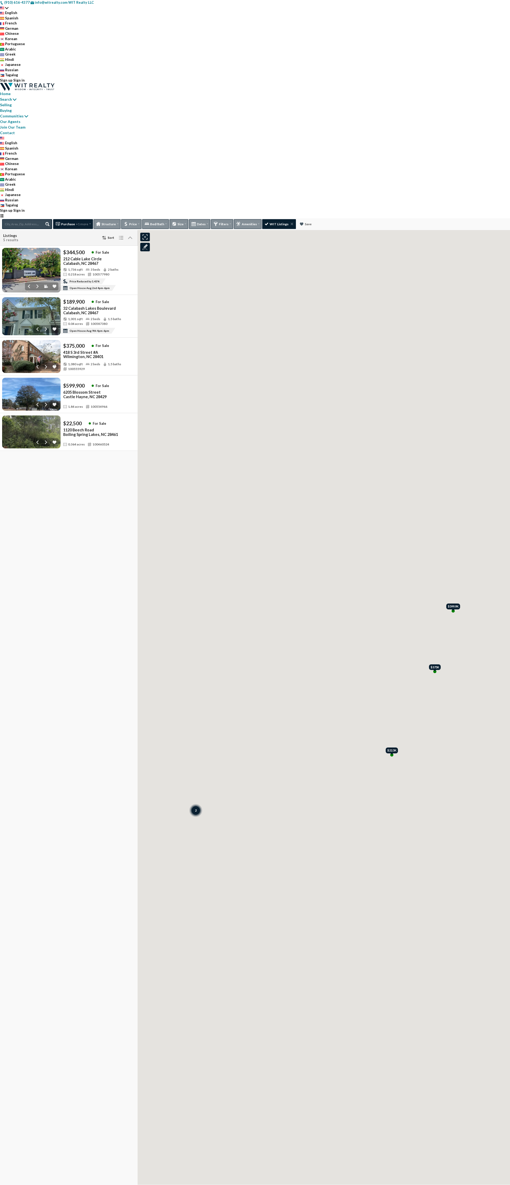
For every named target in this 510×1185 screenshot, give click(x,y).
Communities (12, 116)
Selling (6, 105)
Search (6, 99)
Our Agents (10, 121)
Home (5, 93)
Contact (7, 132)
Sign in (19, 80)
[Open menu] (1, 215)
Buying (6, 110)
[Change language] (4, 8)
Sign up (6, 80)
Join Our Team (13, 127)
